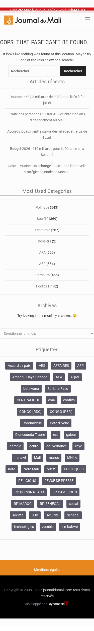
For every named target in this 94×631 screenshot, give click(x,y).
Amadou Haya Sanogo (29, 377)
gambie (15, 446)
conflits (69, 400)
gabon (71, 435)
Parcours (42, 275)
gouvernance (56, 446)
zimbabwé (70, 527)
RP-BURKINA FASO (29, 492)
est (55, 435)
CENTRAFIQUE (28, 400)
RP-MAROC (23, 504)
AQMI (74, 377)
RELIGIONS (27, 481)
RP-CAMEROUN (64, 492)
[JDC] (32, 20)
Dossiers (44, 241)
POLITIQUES (73, 469)
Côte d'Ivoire (59, 423)
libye (78, 446)
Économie (42, 230)
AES (42, 366)
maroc (54, 458)
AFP (42, 264)
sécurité (52, 515)
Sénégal (73, 515)
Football (42, 286)
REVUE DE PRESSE (58, 481)
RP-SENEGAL (50, 504)
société (17, 515)
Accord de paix (19, 366)
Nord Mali (31, 469)
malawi (20, 458)
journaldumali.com (57, 590)
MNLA (72, 458)
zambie (47, 527)
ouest (51, 469)
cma (51, 400)
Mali (37, 458)
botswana (31, 389)
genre (33, 446)
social (73, 504)
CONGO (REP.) (61, 412)
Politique (42, 207)
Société (42, 219)
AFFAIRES (61, 366)
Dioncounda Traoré (30, 435)
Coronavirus (32, 423)
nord (11, 469)
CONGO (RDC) (30, 412)
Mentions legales (47, 570)
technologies (24, 527)
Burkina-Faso (57, 389)
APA (42, 252)
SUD (35, 515)
